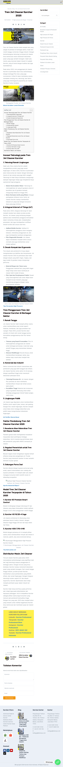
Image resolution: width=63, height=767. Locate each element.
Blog (13, 8)
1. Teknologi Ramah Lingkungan (14, 114)
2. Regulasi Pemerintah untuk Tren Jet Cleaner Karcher (17, 136)
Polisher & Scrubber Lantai (47, 62)
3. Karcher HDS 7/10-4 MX (12, 148)
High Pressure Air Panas (46, 37)
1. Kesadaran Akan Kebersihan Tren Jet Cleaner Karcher (18, 133)
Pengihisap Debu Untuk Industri (48, 53)
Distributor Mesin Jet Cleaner (12, 150)
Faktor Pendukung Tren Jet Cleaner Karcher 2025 (16, 130)
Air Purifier (43, 26)
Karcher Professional (23, 617)
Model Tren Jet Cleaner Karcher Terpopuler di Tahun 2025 (17, 142)
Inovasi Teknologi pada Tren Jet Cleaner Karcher (18, 112)
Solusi (41, 65)
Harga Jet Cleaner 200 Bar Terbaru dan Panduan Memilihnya (24, 754)
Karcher (30, 20)
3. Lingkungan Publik (11, 127)
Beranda (9, 8)
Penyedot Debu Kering (46, 59)
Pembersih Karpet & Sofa (47, 47)
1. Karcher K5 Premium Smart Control (15, 145)
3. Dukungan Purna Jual (12, 139)
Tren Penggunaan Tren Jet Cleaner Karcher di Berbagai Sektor (17, 120)
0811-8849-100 (21, 630)
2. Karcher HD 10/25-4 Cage (13, 146)
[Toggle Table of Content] (30, 110)
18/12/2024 (7, 20)
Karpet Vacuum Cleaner (46, 44)
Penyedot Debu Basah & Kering (48, 56)
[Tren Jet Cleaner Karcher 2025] (24, 24)
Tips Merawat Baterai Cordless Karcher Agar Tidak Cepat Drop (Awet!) (24, 723)
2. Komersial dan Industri (12, 125)
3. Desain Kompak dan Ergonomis (14, 118)
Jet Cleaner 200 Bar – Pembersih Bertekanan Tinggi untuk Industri (24, 738)
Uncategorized (44, 71)
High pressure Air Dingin (19, 20)
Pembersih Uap (44, 50)
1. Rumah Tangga (10, 123)
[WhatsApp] (58, 762)
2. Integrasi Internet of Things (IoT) (15, 116)
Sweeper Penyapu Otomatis (47, 68)
